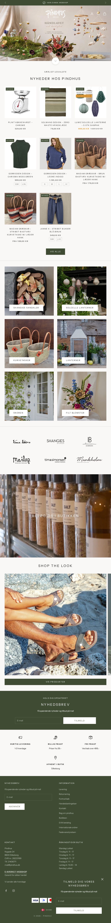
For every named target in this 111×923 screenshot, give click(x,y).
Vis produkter (55, 678)
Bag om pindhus (66, 809)
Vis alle (55, 248)
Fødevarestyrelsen (67, 828)
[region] (55, 31)
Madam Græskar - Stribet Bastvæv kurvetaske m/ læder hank (20, 229)
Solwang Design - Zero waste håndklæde (55, 120)
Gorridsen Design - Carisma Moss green (20, 171)
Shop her (55, 38)
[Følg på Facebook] (6, 887)
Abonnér (14, 803)
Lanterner (73, 357)
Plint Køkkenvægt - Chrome (20, 120)
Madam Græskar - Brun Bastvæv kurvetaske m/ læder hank (90, 173)
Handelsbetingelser (68, 800)
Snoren (18, 409)
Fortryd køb (64, 795)
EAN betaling (65, 819)
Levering (63, 786)
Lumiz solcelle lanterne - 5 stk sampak (90, 120)
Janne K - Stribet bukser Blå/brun (55, 226)
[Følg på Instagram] (13, 887)
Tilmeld (79, 910)
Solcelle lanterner (80, 304)
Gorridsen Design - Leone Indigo (55, 171)
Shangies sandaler (26, 304)
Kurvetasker (22, 357)
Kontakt (62, 805)
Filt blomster (75, 409)
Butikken (63, 814)
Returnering (64, 790)
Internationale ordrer (68, 824)
